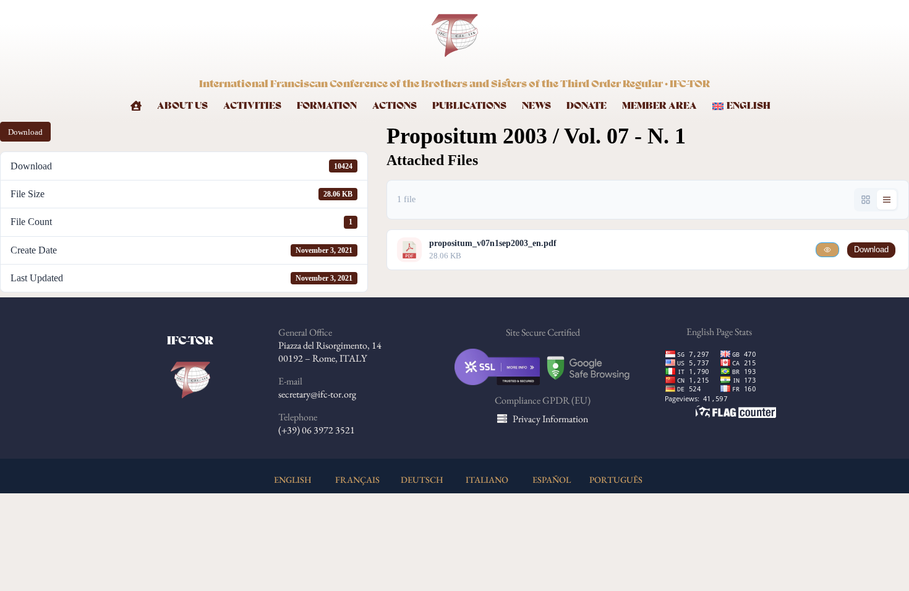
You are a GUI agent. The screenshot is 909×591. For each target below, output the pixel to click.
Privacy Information (550, 418)
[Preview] (827, 249)
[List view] (887, 200)
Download (25, 132)
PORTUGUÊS (615, 479)
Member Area (659, 106)
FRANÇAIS (357, 479)
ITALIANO (487, 479)
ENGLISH (293, 479)
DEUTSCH (422, 479)
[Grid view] (866, 200)
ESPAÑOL (551, 479)
